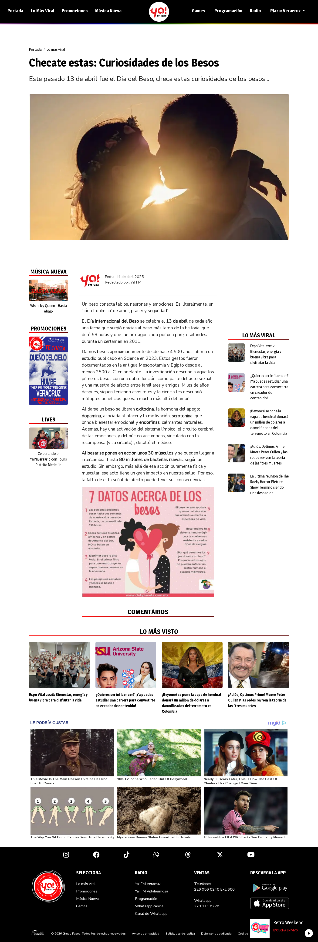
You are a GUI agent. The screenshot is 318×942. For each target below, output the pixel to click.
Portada (15, 10)
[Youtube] (251, 854)
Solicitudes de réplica (180, 934)
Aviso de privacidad (145, 934)
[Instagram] (66, 854)
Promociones (75, 10)
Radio (255, 10)
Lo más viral (56, 49)
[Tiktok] (126, 854)
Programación (228, 10)
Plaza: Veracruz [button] (285, 10)
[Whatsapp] (156, 854)
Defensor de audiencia (216, 934)
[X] (220, 854)
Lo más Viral (42, 10)
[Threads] (188, 854)
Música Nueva (108, 10)
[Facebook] (96, 854)
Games (198, 10)
